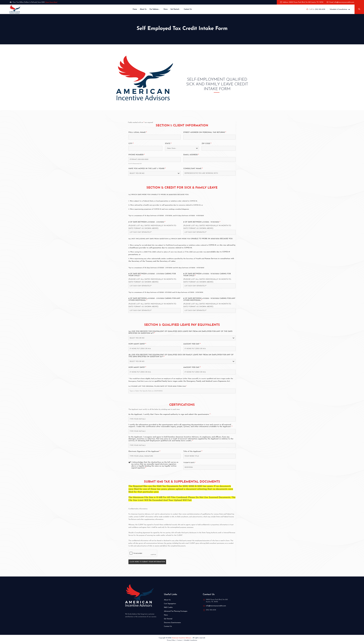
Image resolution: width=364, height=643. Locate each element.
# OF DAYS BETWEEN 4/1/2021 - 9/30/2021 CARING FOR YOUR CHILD (207, 275)
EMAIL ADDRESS (191, 155)
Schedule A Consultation (338, 9)
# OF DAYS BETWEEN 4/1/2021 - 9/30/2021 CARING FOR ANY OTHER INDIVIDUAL (209, 299)
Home (135, 9)
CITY (131, 143)
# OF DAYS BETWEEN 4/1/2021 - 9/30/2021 (201, 222)
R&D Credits (168, 607)
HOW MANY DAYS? (137, 344)
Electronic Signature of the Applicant (144, 451)
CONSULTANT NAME (193, 169)
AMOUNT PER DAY (192, 344)
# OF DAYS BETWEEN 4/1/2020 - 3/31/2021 (146, 222)
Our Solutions (153, 9)
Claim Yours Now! (51, 2)
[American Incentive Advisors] (14, 9)
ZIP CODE (206, 143)
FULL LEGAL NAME (137, 132)
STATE (168, 143)
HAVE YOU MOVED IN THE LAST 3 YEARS (147, 169)
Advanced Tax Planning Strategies (175, 611)
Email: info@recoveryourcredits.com (341, 2)
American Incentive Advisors (182, 638)
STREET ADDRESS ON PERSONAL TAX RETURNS (204, 132)
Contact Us (188, 9)
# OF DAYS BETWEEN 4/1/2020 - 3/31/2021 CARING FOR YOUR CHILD (152, 275)
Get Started (174, 9)
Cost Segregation (170, 603)
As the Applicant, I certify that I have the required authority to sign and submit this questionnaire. (169, 414)
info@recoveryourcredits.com (216, 606)
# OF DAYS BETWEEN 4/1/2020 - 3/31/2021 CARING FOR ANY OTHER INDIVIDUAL (154, 299)
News (165, 9)
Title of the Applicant (192, 451)
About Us (143, 9)
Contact (179, 640)
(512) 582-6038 (320, 9)
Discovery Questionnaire (172, 622)
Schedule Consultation (190, 640)
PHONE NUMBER (136, 155)
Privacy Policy (171, 640)
